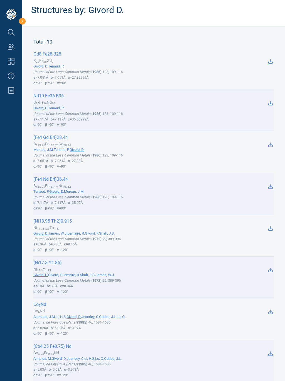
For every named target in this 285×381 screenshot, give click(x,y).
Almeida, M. (42, 358)
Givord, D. (40, 66)
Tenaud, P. (56, 66)
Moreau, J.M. (43, 150)
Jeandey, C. (90, 317)
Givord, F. (92, 233)
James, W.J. (57, 233)
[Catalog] (11, 61)
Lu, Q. (121, 317)
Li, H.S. (61, 317)
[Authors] (11, 46)
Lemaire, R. (76, 233)
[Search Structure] (11, 32)
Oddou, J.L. (108, 317)
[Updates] (11, 90)
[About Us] (11, 75)
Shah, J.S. (107, 233)
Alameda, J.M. (44, 317)
